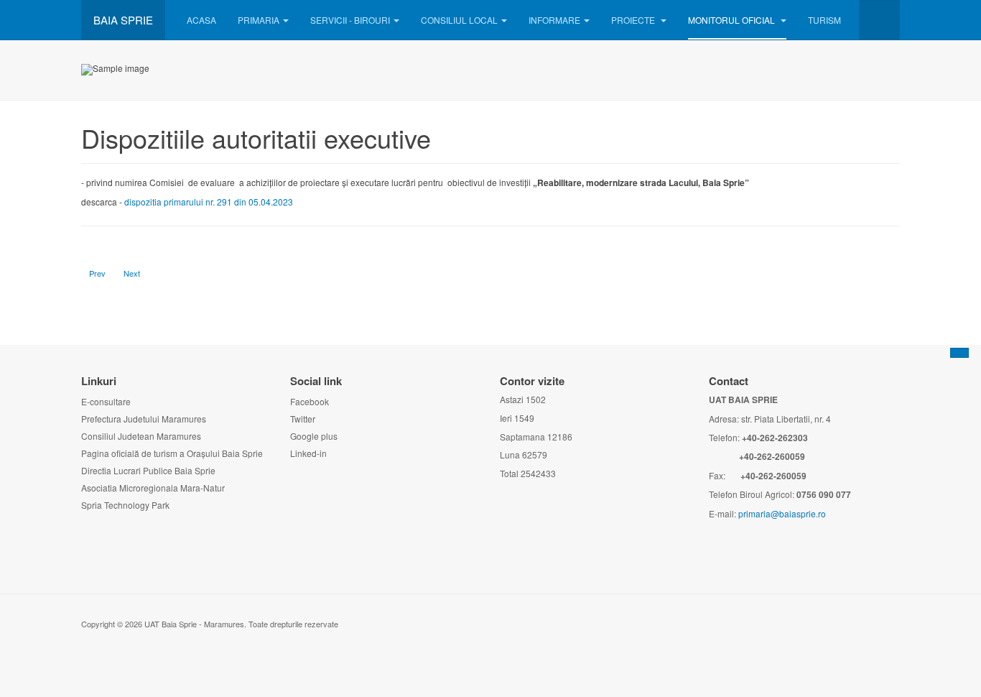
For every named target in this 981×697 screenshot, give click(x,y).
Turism (824, 20)
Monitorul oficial (732, 20)
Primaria (258, 20)
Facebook (309, 401)
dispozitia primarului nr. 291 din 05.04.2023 (208, 201)
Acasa (201, 20)
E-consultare (106, 401)
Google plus (314, 436)
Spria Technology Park (125, 505)
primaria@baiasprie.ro (782, 513)
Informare (554, 20)
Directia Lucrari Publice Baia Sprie (148, 470)
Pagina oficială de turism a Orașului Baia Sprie (172, 453)
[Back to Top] (959, 353)
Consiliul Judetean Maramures (141, 436)
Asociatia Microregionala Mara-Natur (153, 487)
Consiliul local (459, 20)
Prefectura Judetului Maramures (143, 418)
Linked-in (308, 453)
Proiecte (634, 20)
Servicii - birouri (350, 20)
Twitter (302, 418)
